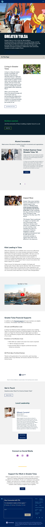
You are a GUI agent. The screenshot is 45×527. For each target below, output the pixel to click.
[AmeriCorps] (10, 524)
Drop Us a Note (8, 395)
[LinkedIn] (27, 455)
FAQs (36, 505)
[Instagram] (22, 455)
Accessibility (41, 507)
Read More (27, 172)
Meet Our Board (22, 437)
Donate (22, 488)
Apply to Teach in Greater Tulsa (11, 52)
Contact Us (37, 507)
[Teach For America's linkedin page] (42, 517)
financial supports (19, 321)
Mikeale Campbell (23, 412)
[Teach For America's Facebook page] (36, 517)
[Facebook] (17, 455)
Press (40, 505)
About (36, 498)
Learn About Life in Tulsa (10, 106)
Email (5, 509)
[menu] (43, 1)
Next (25, 184)
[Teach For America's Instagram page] (39, 517)
